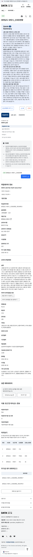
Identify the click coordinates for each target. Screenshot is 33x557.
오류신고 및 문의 (5, 194)
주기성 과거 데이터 (6, 137)
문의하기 (3, 531)
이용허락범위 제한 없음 (7, 425)
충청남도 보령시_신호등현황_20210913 (12, 484)
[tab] (5, 115)
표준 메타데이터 (6, 129)
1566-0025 (9, 520)
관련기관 (3, 498)
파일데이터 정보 (6, 126)
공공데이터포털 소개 (20, 542)
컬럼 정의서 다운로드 (7, 296)
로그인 (22, 6)
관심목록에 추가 (6, 108)
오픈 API (13, 115)
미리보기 (4, 134)
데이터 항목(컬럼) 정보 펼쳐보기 (9, 299)
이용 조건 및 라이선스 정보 (8, 132)
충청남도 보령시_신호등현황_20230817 (12, 478)
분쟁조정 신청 (5, 528)
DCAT (23, 395)
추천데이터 (22, 115)
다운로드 (24, 176)
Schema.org (8, 395)
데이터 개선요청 (5, 191)
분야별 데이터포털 (5, 507)
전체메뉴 (28, 6)
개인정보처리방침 (10, 542)
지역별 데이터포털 (5, 503)
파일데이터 (5, 115)
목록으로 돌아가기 (16, 491)
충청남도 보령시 (5, 219)
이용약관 (3, 542)
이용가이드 (4, 526)
